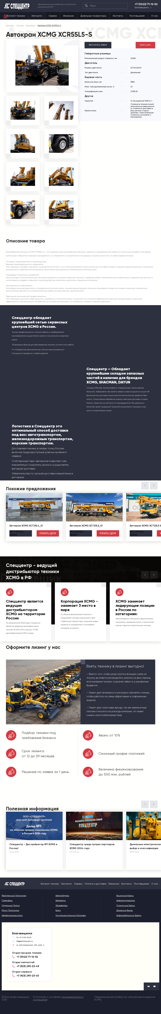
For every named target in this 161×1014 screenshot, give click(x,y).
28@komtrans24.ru (24, 941)
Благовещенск (142, 8)
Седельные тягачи (11, 905)
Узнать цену (145, 45)
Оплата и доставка (95, 883)
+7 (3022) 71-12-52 (146, 4)
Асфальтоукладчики (125, 900)
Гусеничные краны (125, 905)
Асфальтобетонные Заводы (128, 915)
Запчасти (36, 15)
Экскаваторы (62, 905)
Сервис (53, 15)
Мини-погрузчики (10, 910)
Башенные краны (125, 895)
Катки (58, 910)
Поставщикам (137, 15)
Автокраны (61, 900)
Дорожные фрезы (124, 910)
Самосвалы (7, 900)
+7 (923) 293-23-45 (28, 975)
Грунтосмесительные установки (71, 915)
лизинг (16, 533)
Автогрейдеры (62, 895)
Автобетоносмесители (12, 915)
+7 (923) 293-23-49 (28, 966)
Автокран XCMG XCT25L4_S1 (26, 525)
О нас (154, 15)
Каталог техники (16, 15)
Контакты (118, 15)
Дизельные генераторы (93, 15)
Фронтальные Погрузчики (14, 895)
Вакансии (68, 15)
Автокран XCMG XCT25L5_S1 (86, 525)
